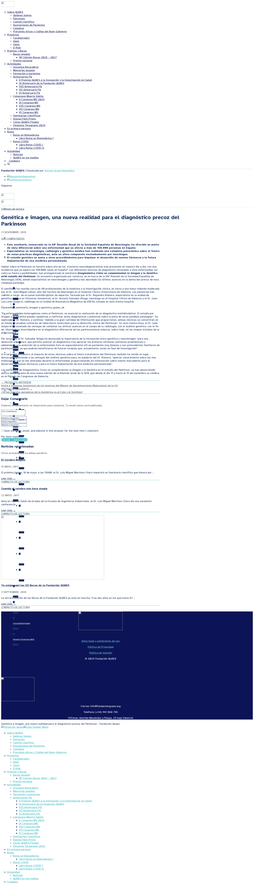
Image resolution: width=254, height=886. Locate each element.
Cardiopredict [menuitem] (21, 758)
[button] (8, 164)
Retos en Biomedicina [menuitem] (26, 855)
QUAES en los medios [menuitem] (26, 878)
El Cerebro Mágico (13, 459)
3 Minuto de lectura (12, 209)
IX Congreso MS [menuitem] (28, 823)
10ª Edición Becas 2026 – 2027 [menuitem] (38, 778)
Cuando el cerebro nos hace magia (24, 488)
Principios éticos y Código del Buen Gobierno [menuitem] (40, 752)
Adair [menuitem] (16, 762)
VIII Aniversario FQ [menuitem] (30, 807)
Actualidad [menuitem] (13, 872)
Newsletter (29, 176)
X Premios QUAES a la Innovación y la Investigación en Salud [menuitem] (55, 800)
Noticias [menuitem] (18, 875)
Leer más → (8, 478)
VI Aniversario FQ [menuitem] (29, 813)
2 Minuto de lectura (15, 607)
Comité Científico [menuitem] (23, 742)
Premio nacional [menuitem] (22, 781)
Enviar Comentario (14, 439)
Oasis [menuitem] (16, 765)
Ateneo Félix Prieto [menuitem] (24, 839)
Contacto (25, 179)
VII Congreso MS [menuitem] (29, 830)
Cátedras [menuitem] (18, 749)
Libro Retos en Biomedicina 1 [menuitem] (36, 859)
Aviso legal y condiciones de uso (100, 641)
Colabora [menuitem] (12, 881)
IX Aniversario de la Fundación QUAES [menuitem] (41, 804)
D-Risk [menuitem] (17, 768)
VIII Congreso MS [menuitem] (29, 826)
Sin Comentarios (13, 238)
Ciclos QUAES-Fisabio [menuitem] (26, 843)
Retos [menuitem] (10, 852)
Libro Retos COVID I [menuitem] (31, 865)
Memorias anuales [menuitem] (24, 791)
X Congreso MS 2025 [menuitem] (31, 820)
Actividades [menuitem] (14, 784)
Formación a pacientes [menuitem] (26, 794)
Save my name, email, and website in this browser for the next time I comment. (51, 430)
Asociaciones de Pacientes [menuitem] (29, 745)
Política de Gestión (100, 652)
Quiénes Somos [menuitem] (22, 736)
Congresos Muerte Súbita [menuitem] (28, 817)
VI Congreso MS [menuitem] (28, 833)
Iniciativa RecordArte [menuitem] (25, 788)
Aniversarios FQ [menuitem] (22, 797)
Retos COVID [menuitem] (21, 862)
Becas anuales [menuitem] (21, 775)
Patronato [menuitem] (19, 739)
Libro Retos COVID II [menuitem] (31, 868)
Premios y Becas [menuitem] (17, 771)
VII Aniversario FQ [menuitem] (30, 810)
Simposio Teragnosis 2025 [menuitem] (29, 846)
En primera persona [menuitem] (19, 849)
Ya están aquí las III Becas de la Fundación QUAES (35, 585)
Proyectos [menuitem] (13, 755)
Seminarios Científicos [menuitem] (26, 836)
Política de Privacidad (100, 647)
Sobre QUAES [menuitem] (15, 733)
